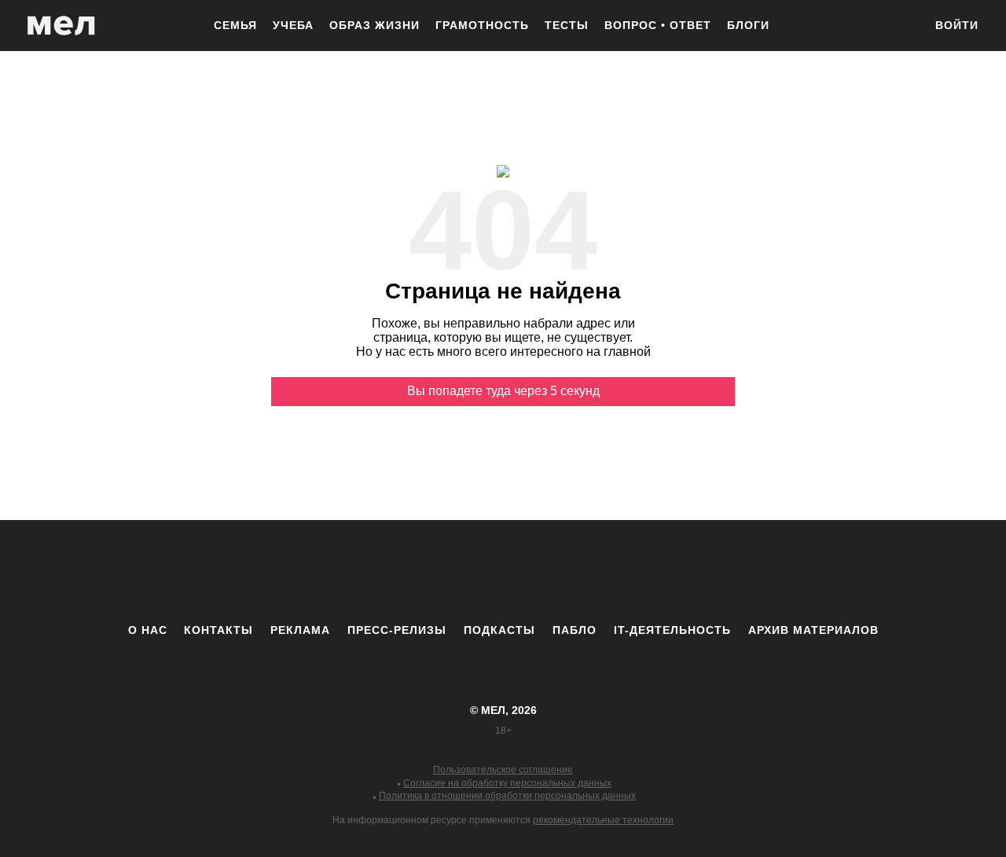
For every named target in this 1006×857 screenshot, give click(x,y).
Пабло (575, 630)
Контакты (218, 630)
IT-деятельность (672, 630)
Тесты (567, 25)
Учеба (293, 25)
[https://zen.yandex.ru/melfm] (416, 571)
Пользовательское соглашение (503, 769)
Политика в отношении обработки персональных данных (507, 795)
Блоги (748, 25)
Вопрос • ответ (657, 25)
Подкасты (499, 630)
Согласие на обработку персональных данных (507, 783)
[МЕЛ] (61, 25)
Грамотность (482, 25)
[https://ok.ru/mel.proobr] (589, 571)
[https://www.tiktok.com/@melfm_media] (503, 571)
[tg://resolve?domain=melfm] (373, 571)
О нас (147, 630)
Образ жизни (374, 25)
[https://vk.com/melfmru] (459, 571)
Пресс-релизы (396, 630)
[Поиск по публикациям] (904, 26)
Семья (235, 25)
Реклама (300, 630)
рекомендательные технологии (603, 820)
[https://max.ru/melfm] (632, 571)
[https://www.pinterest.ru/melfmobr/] (546, 571)
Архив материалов (813, 630)
